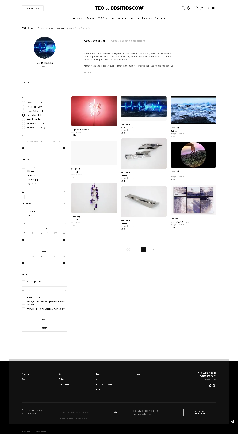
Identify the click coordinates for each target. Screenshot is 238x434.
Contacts (136, 374)
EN (213, 8)
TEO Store (103, 18)
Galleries (147, 18)
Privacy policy (26, 432)
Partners (160, 18)
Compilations (64, 384)
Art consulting (120, 18)
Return (99, 389)
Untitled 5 (75, 220)
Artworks (78, 18)
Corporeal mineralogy (80, 130)
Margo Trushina (78, 132)
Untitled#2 (125, 223)
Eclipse (173, 174)
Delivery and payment (105, 384)
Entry (98, 374)
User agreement (41, 432)
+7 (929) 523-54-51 (207, 376)
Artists (135, 18)
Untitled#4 (125, 175)
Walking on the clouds (130, 127)
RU (208, 8)
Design (90, 18)
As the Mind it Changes (180, 222)
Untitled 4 (75, 172)
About (98, 379)
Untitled (174, 131)
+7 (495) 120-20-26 (207, 373)
